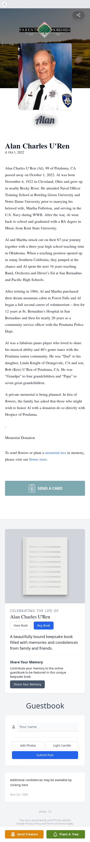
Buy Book (43, 625)
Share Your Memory (27, 684)
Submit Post (45, 755)
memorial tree (55, 452)
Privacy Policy (33, 823)
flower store (38, 459)
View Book (21, 625)
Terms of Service (56, 823)
